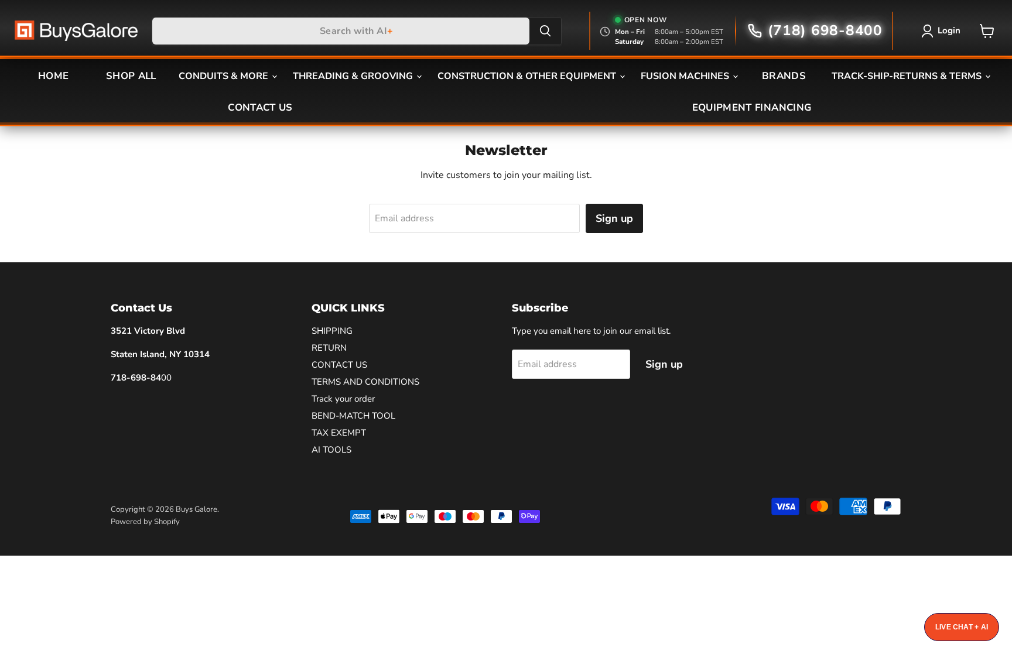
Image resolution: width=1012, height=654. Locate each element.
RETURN (329, 348)
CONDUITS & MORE (225, 76)
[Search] (545, 31)
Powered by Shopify (145, 521)
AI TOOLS (331, 450)
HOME (53, 76)
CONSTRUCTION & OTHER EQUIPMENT (527, 76)
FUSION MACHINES (686, 76)
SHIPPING (332, 331)
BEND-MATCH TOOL (353, 416)
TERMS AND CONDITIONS (365, 382)
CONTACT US (260, 107)
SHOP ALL (131, 76)
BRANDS (784, 76)
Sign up (614, 218)
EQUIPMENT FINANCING (751, 107)
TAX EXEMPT (339, 433)
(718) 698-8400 (825, 30)
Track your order (343, 399)
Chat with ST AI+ (961, 627)
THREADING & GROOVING (354, 76)
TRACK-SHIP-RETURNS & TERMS (908, 76)
